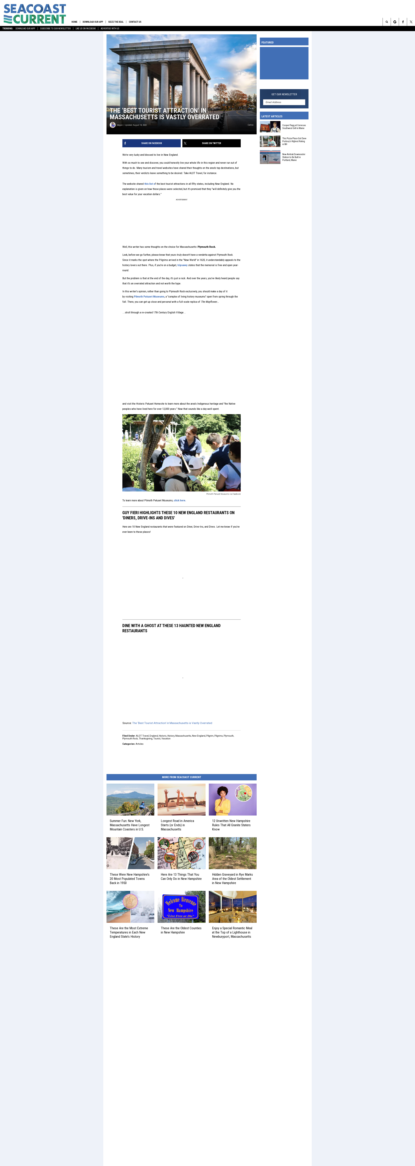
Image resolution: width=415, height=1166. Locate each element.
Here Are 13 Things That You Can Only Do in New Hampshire (181, 877)
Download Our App (25, 28)
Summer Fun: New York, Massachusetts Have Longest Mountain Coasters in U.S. (129, 825)
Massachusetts (183, 736)
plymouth (229, 736)
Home (74, 22)
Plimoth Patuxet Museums (149, 296)
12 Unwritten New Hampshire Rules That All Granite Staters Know (231, 825)
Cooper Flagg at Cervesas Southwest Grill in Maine (294, 126)
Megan (120, 125)
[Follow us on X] (411, 22)
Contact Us (135, 22)
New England (198, 736)
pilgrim (209, 736)
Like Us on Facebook (86, 28)
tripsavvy (182, 265)
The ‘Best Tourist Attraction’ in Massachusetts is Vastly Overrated (172, 723)
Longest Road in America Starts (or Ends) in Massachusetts (177, 825)
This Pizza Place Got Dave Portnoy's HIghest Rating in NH (294, 141)
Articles (139, 744)
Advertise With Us (110, 28)
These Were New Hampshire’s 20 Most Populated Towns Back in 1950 (129, 879)
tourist (156, 738)
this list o (149, 183)
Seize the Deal (116, 22)
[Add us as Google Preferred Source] (395, 22)
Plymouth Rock (130, 738)
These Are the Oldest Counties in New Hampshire (181, 930)
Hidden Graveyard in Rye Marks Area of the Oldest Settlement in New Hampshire (232, 879)
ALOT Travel (142, 736)
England (154, 736)
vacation (166, 738)
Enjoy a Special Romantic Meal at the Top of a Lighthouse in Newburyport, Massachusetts (232, 932)
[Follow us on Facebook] (403, 22)
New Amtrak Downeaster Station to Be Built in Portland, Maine (293, 157)
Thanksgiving (145, 738)
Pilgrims (218, 736)
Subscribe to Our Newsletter (55, 28)
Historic (162, 736)
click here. (179, 500)
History (170, 736)
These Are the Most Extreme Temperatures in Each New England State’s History (129, 932)
